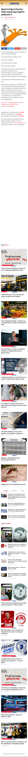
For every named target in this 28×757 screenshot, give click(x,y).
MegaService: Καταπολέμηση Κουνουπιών (13, 484)
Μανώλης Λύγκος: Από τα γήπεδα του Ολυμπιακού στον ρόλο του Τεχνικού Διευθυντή (17, 546)
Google (22, 112)
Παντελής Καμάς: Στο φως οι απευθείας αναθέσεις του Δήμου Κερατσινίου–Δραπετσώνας (13, 350)
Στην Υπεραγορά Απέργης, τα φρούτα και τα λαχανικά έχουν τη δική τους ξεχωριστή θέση (13, 322)
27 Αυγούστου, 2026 (5, 298)
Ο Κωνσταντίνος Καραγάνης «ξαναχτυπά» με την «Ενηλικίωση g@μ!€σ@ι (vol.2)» (17, 561)
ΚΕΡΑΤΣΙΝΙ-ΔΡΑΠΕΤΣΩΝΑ (7, 265)
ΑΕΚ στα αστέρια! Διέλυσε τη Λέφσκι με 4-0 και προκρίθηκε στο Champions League (17, 575)
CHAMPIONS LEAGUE (6, 738)
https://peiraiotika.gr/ (8, 106)
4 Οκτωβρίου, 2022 (7, 19)
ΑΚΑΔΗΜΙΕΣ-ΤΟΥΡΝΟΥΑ (7, 627)
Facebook (19, 114)
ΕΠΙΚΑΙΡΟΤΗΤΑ (14, 104)
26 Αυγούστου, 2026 (5, 354)
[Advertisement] (14, 227)
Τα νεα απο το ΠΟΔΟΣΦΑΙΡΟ (8, 102)
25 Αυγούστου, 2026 (5, 409)
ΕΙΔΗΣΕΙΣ (4, 291)
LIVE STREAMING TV (6, 711)
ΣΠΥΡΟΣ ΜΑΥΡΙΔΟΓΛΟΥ (10, 17)
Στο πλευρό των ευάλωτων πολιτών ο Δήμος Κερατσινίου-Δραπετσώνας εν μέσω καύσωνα (14, 405)
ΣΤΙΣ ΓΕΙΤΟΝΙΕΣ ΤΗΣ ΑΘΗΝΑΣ (8, 655)
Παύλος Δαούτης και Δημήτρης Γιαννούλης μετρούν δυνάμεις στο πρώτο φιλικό (13, 538)
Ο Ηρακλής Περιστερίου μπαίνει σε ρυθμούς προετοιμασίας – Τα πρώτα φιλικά (17, 553)
